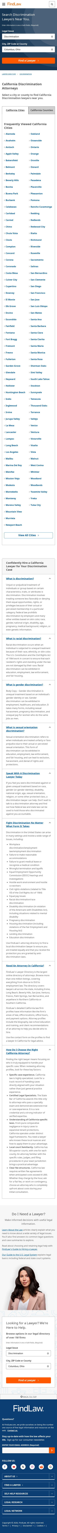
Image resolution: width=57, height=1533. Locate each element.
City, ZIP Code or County (14, 43)
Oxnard (35, 167)
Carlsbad (10, 213)
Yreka (34, 498)
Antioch (10, 147)
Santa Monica (38, 352)
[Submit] (52, 1450)
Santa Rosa (37, 359)
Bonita (9, 186)
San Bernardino (39, 273)
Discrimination (26, 74)
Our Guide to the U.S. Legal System (19, 1254)
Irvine (9, 412)
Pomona (35, 200)
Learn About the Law (12, 1229)
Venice (34, 425)
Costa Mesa (12, 273)
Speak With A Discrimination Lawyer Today (23, 775)
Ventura (35, 432)
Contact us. (12, 1430)
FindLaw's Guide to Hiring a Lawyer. (19, 1249)
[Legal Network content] (52, 1511)
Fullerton (11, 359)
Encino (9, 312)
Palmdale (36, 173)
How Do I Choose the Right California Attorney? (22, 1051)
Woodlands (36, 485)
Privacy (15, 1525)
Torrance (35, 412)
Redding (35, 213)
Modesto (10, 485)
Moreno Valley (13, 505)
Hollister (10, 385)
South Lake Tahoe (40, 379)
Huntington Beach (15, 392)
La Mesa (10, 425)
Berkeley (10, 173)
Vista (33, 452)
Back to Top (30, 1396)
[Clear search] (48, 1353)
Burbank (10, 200)
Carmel (9, 220)
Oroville (35, 160)
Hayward (10, 379)
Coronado (11, 266)
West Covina (37, 465)
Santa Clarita (38, 339)
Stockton (35, 385)
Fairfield (10, 326)
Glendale (10, 372)
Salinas (34, 266)
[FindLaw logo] (15, 4)
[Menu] (3, 4)
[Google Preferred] (50, 1466)
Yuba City (36, 505)
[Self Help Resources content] (52, 1494)
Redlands (35, 220)
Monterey (11, 498)
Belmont (10, 167)
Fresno (9, 352)
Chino (9, 226)
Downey (10, 292)
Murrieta (10, 518)
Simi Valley (36, 372)
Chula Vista (12, 233)
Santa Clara (37, 332)
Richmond (36, 239)
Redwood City (38, 226)
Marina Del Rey (14, 465)
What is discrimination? (20, 578)
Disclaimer (28, 1525)
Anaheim (10, 140)
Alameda (10, 133)
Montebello (12, 491)
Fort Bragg (11, 339)
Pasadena (36, 180)
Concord (10, 253)
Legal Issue (8, 31)
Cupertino (11, 286)
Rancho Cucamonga (41, 206)
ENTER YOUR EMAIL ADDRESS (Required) (20, 1445)
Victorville (36, 438)
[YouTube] (13, 1466)
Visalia (34, 445)
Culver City (11, 279)
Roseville (35, 253)
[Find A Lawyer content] (52, 1485)
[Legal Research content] (52, 1502)
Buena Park (12, 193)
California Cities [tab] (15, 110)
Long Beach (12, 445)
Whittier (35, 471)
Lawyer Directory (9, 74)
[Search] (52, 4)
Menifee (10, 471)
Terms (5, 1525)
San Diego (36, 286)
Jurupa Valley (13, 418)
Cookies (40, 1525)
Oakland (35, 133)
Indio (8, 399)
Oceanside (36, 140)
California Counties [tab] (41, 110)
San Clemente (38, 279)
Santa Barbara (38, 326)
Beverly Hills (12, 180)
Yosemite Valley (39, 491)
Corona (9, 259)
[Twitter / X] (23, 1466)
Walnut (34, 458)
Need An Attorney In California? (25, 965)
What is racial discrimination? (23, 638)
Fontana (10, 332)
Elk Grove (11, 306)
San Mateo (36, 312)
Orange (35, 153)
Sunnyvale (36, 392)
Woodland (36, 478)
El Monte (10, 299)
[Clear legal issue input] (52, 37)
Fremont (10, 346)
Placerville (36, 186)
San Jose (35, 299)
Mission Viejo (13, 478)
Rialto (34, 233)
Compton (11, 246)
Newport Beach (14, 524)
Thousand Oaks (39, 405)
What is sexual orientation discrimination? (22, 729)
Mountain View (14, 511)
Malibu (9, 458)
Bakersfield (12, 160)
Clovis (9, 239)
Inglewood (11, 405)
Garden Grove (13, 365)
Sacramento (37, 259)
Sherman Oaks (38, 365)
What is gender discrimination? (24, 684)
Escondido (11, 319)
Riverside (35, 246)
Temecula (36, 399)
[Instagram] (32, 1466)
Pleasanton (37, 193)
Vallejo (34, 418)
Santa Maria (37, 346)
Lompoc (10, 438)
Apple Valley (12, 153)
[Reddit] (41, 1466)
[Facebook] (4, 1466)
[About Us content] (52, 1476)
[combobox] (28, 37)
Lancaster (11, 432)
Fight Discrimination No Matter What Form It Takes (24, 824)
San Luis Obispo (39, 306)
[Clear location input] (52, 49)
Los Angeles (12, 452)
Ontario (35, 147)
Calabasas (11, 206)
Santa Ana (36, 319)
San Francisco (38, 292)
